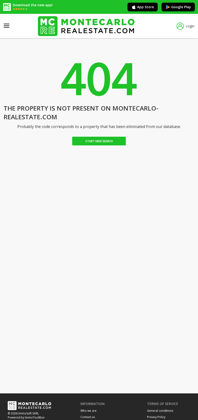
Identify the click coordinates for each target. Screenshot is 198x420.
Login (190, 26)
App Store (145, 7)
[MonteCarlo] (86, 26)
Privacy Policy (156, 417)
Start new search (99, 141)
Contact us (87, 417)
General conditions (160, 411)
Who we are (88, 411)
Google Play (181, 7)
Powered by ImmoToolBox (26, 417)
